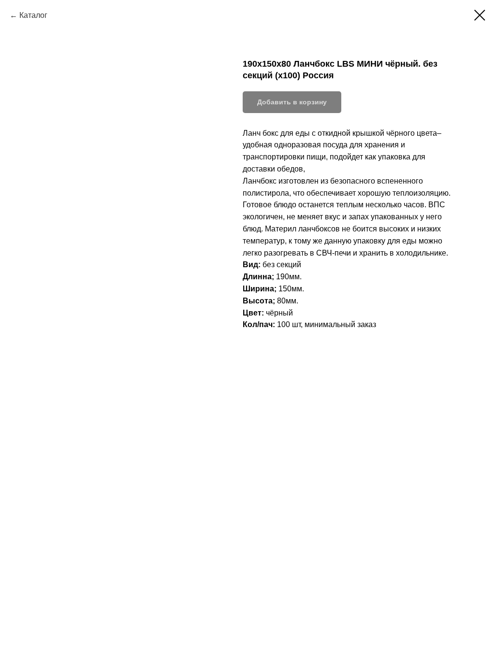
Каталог (33, 15)
